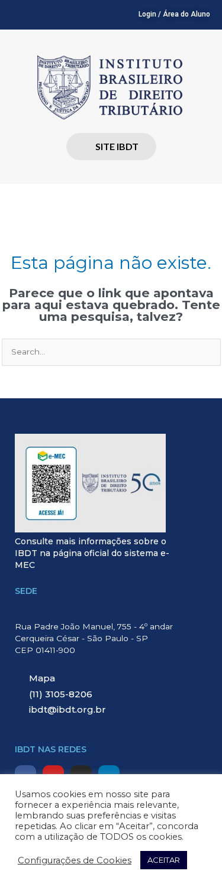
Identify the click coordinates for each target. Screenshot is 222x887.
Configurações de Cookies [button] (74, 860)
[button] (110, 201)
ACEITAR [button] (163, 860)
